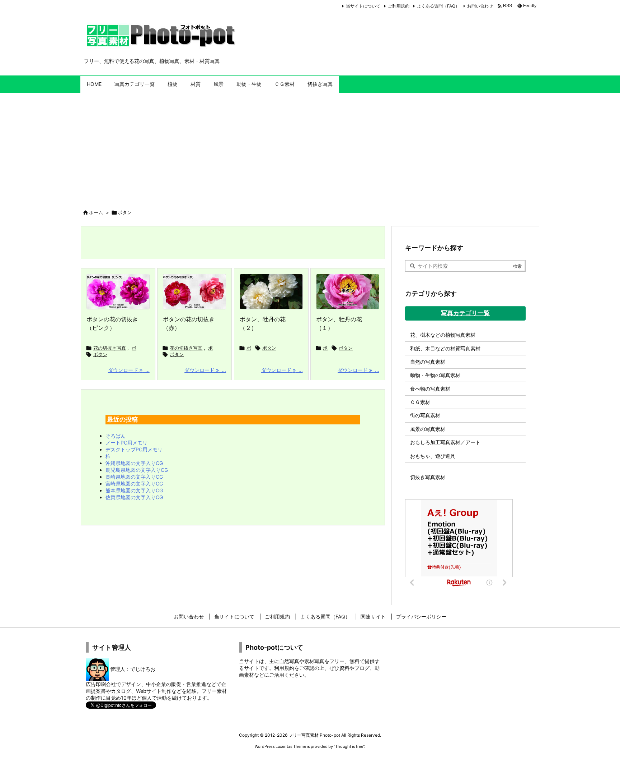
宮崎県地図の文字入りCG (134, 483)
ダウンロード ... (129, 370)
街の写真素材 (425, 415)
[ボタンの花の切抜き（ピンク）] (118, 292)
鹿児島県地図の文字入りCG (136, 470)
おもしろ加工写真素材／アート (445, 442)
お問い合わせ (480, 6)
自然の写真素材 (427, 362)
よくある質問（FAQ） (438, 6)
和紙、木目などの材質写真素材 (445, 348)
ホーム (96, 212)
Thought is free (349, 746)
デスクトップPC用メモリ (134, 449)
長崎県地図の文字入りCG (134, 477)
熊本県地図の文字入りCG (134, 490)
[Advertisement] (310, 147)
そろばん (115, 436)
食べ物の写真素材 (430, 389)
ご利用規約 (398, 6)
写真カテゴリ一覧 (465, 313)
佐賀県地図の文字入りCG (134, 497)
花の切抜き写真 (109, 348)
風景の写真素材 (427, 429)
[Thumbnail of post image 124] (271, 292)
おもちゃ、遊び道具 (432, 456)
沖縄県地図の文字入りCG (134, 463)
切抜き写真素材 (427, 477)
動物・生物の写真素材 (435, 375)
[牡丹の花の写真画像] (347, 292)
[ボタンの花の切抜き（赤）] (194, 292)
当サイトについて (363, 6)
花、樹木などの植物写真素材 (442, 335)
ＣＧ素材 (420, 402)
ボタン (100, 354)
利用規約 (284, 668)
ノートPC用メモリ (126, 442)
